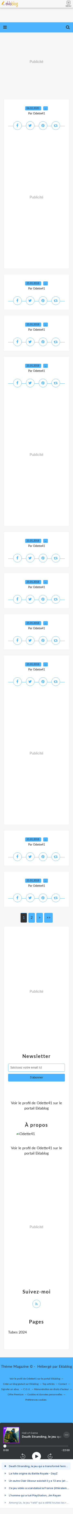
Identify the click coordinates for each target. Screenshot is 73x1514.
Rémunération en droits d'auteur (51, 1389)
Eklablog (65, 1367)
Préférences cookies (35, 1400)
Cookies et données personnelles (44, 1394)
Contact (62, 1384)
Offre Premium (16, 1394)
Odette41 (44, 1103)
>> (48, 918)
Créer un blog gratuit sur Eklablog (21, 1384)
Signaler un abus (10, 1389)
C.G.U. (26, 1389)
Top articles (48, 1384)
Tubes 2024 (17, 1332)
